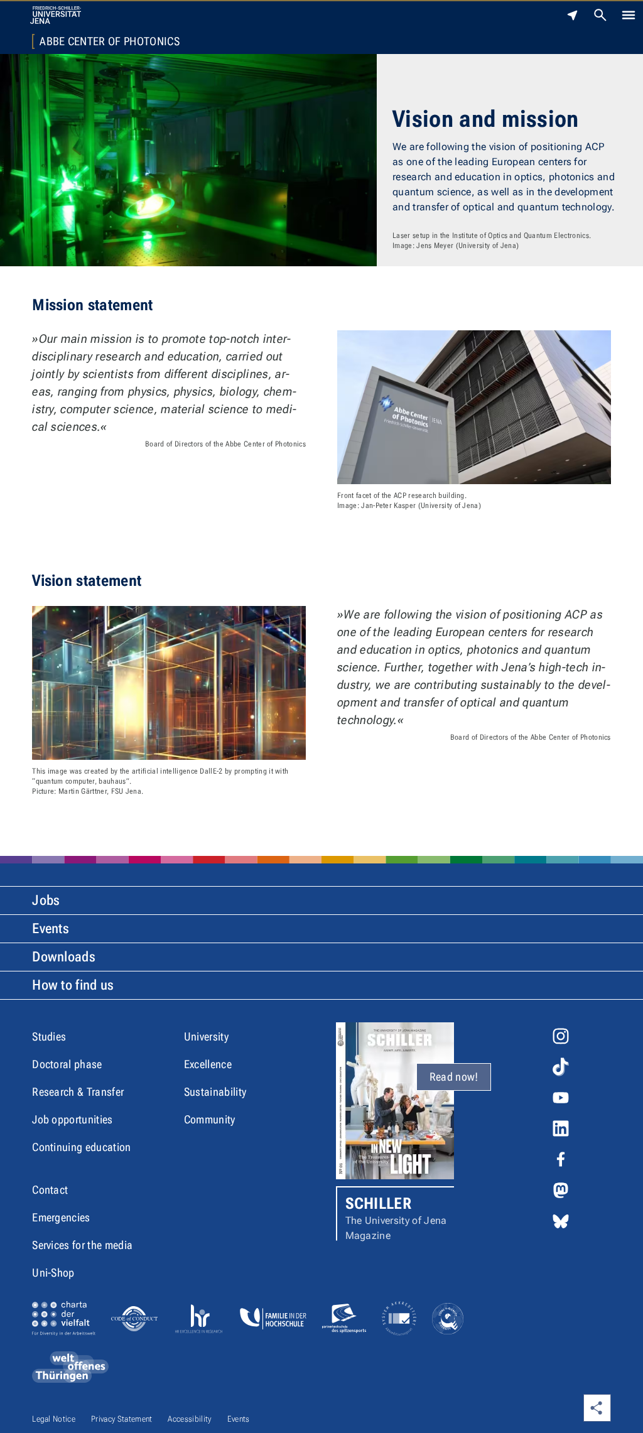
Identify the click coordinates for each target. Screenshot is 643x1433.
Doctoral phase (67, 1064)
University (206, 1036)
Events (50, 928)
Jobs (46, 900)
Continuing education (81, 1147)
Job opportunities (72, 1119)
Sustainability (215, 1091)
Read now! (454, 1076)
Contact (50, 1189)
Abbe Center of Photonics (110, 41)
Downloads (63, 957)
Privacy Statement (121, 1419)
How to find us (73, 985)
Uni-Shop (53, 1272)
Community (209, 1119)
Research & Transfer (78, 1091)
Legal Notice (53, 1419)
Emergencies (61, 1217)
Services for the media (82, 1245)
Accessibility (189, 1419)
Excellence (208, 1064)
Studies (49, 1036)
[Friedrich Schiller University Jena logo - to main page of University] (55, 15)
